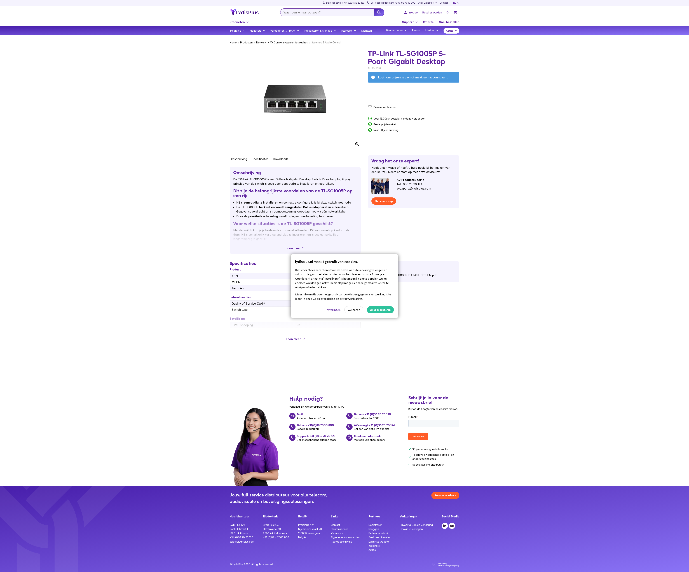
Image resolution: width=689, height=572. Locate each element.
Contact (335, 524)
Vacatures (337, 533)
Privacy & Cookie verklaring (416, 524)
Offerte (428, 22)
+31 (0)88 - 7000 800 (276, 537)
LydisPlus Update (379, 541)
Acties (372, 549)
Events (416, 30)
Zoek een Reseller (380, 537)
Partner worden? (378, 533)
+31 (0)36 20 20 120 (241, 537)
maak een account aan (430, 77)
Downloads (280, 159)
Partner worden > (445, 495)
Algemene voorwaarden (345, 537)
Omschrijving (238, 159)
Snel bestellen (449, 22)
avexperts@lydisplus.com (414, 188)
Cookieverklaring (324, 298)
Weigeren (354, 309)
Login (381, 77)
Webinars (374, 545)
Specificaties (260, 159)
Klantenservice (339, 529)
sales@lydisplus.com (242, 541)
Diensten (366, 30)
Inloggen (374, 529)
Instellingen (333, 309)
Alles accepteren (380, 309)
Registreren (375, 524)
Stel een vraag (384, 201)
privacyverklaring (350, 298)
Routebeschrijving (341, 541)
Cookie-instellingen (411, 529)
